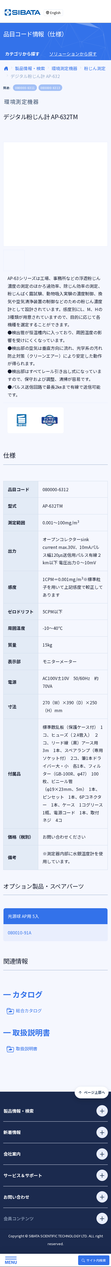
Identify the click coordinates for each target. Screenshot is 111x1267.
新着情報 (12, 1132)
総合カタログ (29, 1010)
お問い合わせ (16, 1197)
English (55, 12)
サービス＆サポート (23, 1175)
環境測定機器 (64, 68)
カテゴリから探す (22, 53)
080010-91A (19, 932)
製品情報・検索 (30, 68)
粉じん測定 (95, 68)
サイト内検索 (96, 1260)
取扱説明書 (26, 1048)
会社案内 (12, 1153)
